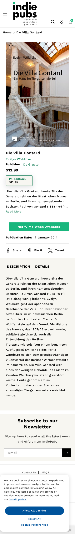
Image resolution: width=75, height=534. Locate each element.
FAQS (45, 472)
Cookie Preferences (34, 524)
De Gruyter (31, 164)
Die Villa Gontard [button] (29, 32)
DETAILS (42, 266)
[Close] (69, 530)
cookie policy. (18, 499)
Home (7, 32)
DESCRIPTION (18, 266)
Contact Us (29, 472)
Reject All (34, 518)
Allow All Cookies (34, 510)
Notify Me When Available (39, 227)
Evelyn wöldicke (18, 159)
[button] (7, 13)
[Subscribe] (66, 452)
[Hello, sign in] (61, 22)
